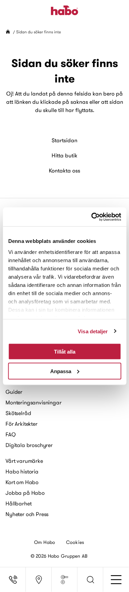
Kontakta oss (64, 170)
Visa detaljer (93, 331)
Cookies (75, 542)
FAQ (11, 434)
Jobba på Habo (25, 492)
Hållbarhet (18, 503)
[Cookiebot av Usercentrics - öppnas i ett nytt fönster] (92, 216)
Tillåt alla (64, 352)
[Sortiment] (64, 579)
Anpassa (60, 371)
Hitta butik (64, 155)
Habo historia (22, 471)
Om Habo (44, 542)
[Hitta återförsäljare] (39, 579)
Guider (14, 391)
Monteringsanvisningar (34, 402)
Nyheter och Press (27, 514)
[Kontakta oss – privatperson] (13, 579)
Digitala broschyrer (29, 445)
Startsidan (64, 140)
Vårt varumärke (24, 460)
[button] (90, 579)
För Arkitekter (21, 423)
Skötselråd (18, 413)
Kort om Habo (22, 482)
